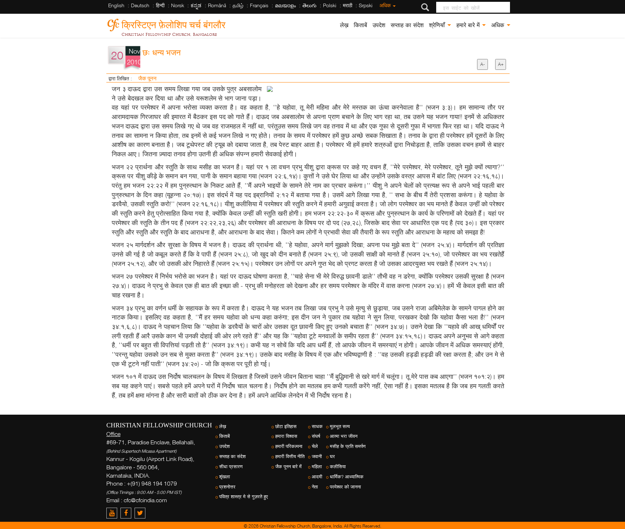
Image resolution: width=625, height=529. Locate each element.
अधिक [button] (498, 25)
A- (482, 64)
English (116, 5)
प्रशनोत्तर (227, 487)
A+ (500, 64)
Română (217, 5)
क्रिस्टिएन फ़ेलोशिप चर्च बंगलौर (173, 23)
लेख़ (344, 25)
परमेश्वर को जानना (345, 487)
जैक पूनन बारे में (288, 466)
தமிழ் (238, 5)
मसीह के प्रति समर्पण (348, 446)
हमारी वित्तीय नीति (290, 456)
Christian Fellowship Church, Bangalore (169, 34)
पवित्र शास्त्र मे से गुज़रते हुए (243, 496)
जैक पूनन (147, 78)
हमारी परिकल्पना (288, 446)
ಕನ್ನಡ (196, 5)
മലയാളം (285, 5)
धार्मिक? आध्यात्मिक (346, 476)
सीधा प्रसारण (231, 466)
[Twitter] (141, 513)
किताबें (360, 25)
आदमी (317, 476)
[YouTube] (113, 513)
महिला (317, 466)
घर (332, 456)
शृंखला (224, 476)
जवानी (317, 456)
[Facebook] (127, 513)
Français (259, 5)
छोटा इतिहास (286, 426)
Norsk (177, 5)
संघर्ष (316, 436)
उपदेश (379, 25)
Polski (329, 5)
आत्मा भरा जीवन (343, 436)
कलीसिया (338, 466)
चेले (315, 446)
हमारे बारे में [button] (468, 25)
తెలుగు (309, 5)
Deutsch (140, 5)
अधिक (385, 5)
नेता (315, 487)
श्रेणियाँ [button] (438, 25)
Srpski (366, 5)
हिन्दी (160, 5)
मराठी (347, 5)
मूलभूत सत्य (340, 426)
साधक (317, 426)
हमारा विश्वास (286, 436)
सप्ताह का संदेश (407, 25)
